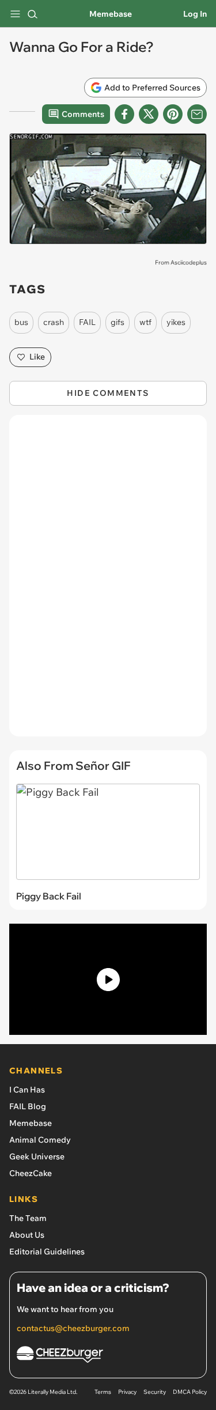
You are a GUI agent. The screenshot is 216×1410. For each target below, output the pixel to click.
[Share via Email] (197, 114)
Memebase (110, 14)
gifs (117, 322)
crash (53, 322)
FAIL (87, 322)
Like (37, 356)
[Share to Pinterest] (173, 114)
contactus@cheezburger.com (73, 1328)
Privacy (127, 1392)
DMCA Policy (190, 1392)
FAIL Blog (27, 1106)
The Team (28, 1218)
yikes (175, 322)
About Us (26, 1235)
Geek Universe (37, 1156)
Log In (195, 14)
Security (154, 1392)
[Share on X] (148, 114)
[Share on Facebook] (124, 114)
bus (21, 322)
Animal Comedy (40, 1140)
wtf (145, 322)
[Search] (32, 14)
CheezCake (30, 1173)
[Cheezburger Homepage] (108, 1356)
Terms (102, 1392)
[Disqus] (108, 581)
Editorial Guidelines (47, 1251)
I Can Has (27, 1089)
